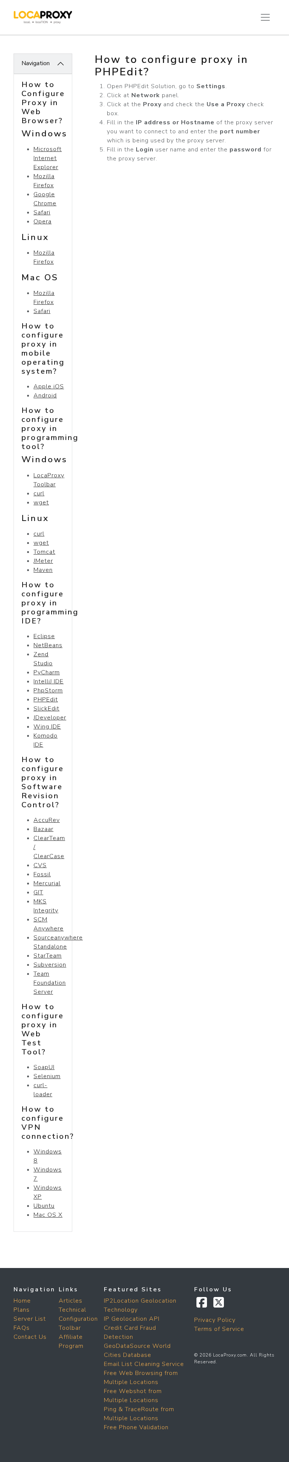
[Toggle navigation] (265, 17)
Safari (41, 212)
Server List (30, 1319)
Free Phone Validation (136, 1427)
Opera (42, 221)
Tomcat (44, 552)
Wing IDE (47, 727)
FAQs (22, 1328)
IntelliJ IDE (48, 681)
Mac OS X (47, 1215)
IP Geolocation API (132, 1319)
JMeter (43, 561)
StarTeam (47, 956)
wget (41, 502)
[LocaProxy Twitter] (218, 1305)
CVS (40, 865)
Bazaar (43, 829)
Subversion (49, 965)
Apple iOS (48, 386)
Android (45, 395)
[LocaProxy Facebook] (202, 1305)
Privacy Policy (215, 1320)
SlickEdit (46, 708)
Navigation (35, 63)
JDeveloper (49, 717)
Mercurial (47, 883)
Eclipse (44, 636)
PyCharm (46, 672)
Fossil (42, 874)
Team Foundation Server (49, 983)
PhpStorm (48, 690)
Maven (43, 570)
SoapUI (44, 1067)
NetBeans (47, 645)
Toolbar (70, 1328)
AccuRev (46, 820)
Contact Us (30, 1337)
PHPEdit (45, 699)
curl (38, 493)
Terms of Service (219, 1329)
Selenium (47, 1076)
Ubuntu (44, 1206)
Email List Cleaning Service (144, 1364)
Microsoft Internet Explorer (47, 158)
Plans (22, 1310)
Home (22, 1301)
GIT (38, 892)
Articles (70, 1301)
